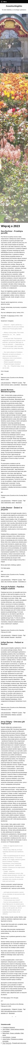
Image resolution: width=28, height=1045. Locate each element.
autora (8, 568)
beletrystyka (7, 502)
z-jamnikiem (16, 385)
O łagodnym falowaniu (8, 1027)
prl (7, 1013)
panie (11, 385)
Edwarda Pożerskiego (11, 699)
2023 (2, 385)
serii (7, 371)
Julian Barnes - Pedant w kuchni (12, 643)
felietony (14, 714)
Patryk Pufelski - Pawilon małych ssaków (12, 587)
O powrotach (5, 1031)
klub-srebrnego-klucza (10, 1011)
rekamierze (11, 316)
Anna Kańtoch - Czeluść (9, 1037)
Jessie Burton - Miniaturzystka (8, 390)
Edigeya (4, 250)
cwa (5, 581)
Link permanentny (6, 383)
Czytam (20, 383)
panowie (15, 581)
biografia (12, 637)
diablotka (6, 295)
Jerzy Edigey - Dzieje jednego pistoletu (13, 1029)
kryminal (6, 385)
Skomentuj (24, 385)
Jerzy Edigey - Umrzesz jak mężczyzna (13, 722)
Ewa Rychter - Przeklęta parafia (12, 232)
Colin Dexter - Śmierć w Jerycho (11, 508)
